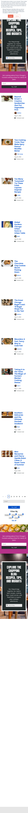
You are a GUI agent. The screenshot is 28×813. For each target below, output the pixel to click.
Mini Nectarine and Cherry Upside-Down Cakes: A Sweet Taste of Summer (20, 458)
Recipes (7, 515)
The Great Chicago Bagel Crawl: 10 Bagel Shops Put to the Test (19, 305)
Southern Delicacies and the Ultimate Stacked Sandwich (18, 418)
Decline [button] (17, 16)
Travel (17, 518)
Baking (14, 515)
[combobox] (14, 58)
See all (14, 520)
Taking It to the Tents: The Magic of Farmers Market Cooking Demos (20, 376)
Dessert (20, 515)
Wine (11, 518)
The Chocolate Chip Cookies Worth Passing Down (20, 266)
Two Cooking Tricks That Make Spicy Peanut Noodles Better (20, 145)
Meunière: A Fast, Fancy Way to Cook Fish (19, 342)
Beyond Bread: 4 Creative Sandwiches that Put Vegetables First (19, 103)
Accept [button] (10, 16)
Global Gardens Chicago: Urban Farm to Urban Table (19, 227)
